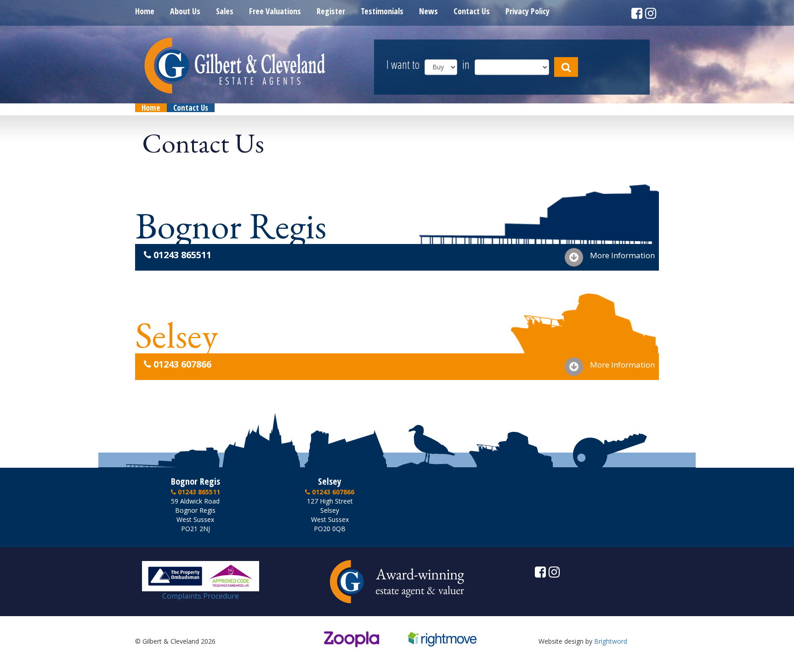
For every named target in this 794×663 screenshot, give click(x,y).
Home (144, 11)
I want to (403, 65)
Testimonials (382, 11)
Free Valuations (275, 11)
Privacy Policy (527, 11)
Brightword (610, 641)
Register (331, 11)
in (466, 65)
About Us (185, 11)
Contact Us (472, 11)
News (428, 11)
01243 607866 (181, 364)
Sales (224, 11)
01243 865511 (181, 255)
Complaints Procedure (200, 596)
